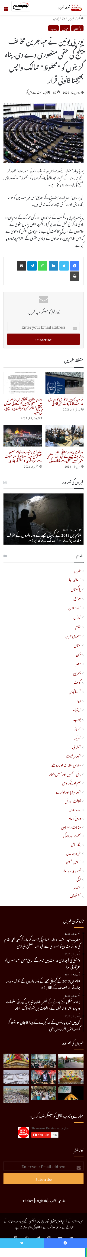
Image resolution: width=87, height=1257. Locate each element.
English (41, 1200)
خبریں (71, 17)
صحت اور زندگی (72, 835)
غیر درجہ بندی (73, 853)
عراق (77, 597)
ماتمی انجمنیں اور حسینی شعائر (65, 773)
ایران (77, 616)
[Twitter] (64, 266)
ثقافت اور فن (73, 800)
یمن (78, 653)
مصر (78, 662)
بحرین (77, 672)
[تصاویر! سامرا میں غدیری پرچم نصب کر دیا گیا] (71, 1093)
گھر (79, 17)
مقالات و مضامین (71, 827)
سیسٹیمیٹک (75, 896)
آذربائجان (75, 690)
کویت (77, 681)
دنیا (63, 17)
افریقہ (77, 727)
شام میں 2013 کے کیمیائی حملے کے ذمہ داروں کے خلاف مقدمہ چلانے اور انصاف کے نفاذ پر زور (44, 537)
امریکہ (77, 737)
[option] (43, 519)
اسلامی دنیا (75, 579)
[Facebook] (74, 266)
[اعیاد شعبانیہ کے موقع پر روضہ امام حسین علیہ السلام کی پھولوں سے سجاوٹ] (71, 1077)
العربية (52, 1200)
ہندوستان (75, 809)
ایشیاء (77, 709)
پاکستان (77, 28)
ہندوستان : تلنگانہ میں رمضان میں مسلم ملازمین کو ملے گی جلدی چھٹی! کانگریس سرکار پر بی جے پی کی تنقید (23, 405)
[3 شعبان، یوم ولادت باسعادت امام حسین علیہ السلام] (16, 1061)
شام (78, 625)
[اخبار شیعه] (65, 7)
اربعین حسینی (73, 861)
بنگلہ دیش (76, 844)
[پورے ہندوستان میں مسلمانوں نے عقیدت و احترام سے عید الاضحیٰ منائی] (43, 1093)
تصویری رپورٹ (72, 870)
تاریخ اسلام (74, 818)
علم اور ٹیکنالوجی (71, 782)
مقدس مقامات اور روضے (66, 764)
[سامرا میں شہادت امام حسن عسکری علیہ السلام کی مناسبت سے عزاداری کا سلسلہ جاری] (22, 436)
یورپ (55, 17)
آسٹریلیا (76, 746)
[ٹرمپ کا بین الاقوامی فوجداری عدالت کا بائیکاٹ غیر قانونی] (64, 383)
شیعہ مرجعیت (73, 755)
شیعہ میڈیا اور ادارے (68, 791)
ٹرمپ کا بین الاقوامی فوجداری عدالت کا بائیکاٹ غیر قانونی (66, 400)
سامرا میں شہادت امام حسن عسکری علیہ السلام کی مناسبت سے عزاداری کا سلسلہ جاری (23, 455)
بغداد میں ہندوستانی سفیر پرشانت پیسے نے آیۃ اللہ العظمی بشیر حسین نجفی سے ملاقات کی (65, 455)
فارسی (61, 1200)
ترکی (79, 879)
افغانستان (74, 606)
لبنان (77, 644)
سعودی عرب (72, 635)
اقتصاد (77, 887)
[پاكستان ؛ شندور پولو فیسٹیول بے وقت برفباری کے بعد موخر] (16, 1077)
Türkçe (28, 1200)
